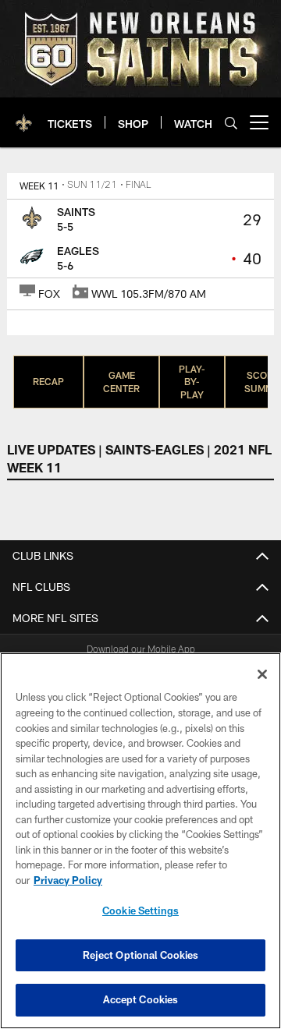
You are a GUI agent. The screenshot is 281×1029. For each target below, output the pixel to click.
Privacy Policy (68, 880)
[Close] (262, 674)
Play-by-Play (192, 382)
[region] (140, 840)
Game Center (121, 382)
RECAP (48, 381)
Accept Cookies (141, 999)
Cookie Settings (140, 910)
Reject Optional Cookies (141, 955)
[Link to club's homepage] (23, 116)
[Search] (231, 122)
